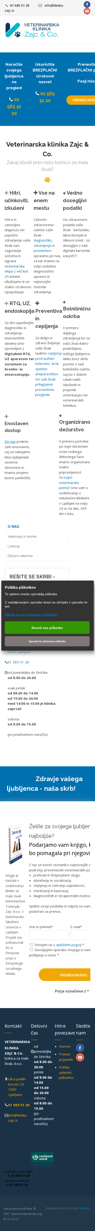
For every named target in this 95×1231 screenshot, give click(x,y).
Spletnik (84, 1208)
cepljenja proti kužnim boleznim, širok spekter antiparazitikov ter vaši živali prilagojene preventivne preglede (48, 374)
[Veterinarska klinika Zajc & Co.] (32, 30)
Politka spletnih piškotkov (66, 1072)
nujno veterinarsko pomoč (69, 482)
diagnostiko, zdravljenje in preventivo (44, 245)
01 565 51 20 (14, 106)
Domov (65, 1046)
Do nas (10, 441)
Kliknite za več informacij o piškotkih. (31, 614)
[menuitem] (37, 527)
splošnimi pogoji (68, 944)
